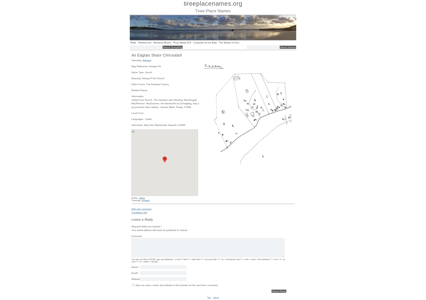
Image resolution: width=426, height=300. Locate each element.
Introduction (144, 42)
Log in (216, 297)
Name (135, 267)
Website (135, 279)
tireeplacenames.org (213, 3)
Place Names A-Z (182, 42)
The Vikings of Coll (229, 42)
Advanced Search (162, 42)
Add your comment (141, 209)
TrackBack (139, 212)
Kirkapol (147, 60)
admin (142, 198)
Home (133, 42)
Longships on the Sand (205, 42)
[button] (165, 159)
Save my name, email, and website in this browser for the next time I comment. (176, 285)
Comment (136, 236)
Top (209, 297)
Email (134, 273)
